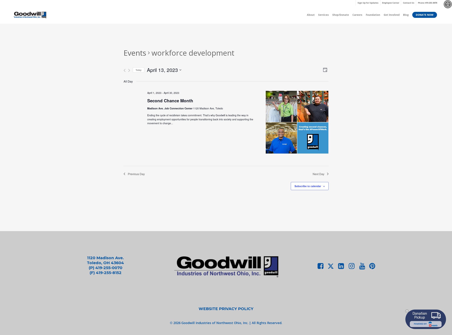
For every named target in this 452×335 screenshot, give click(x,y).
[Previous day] (125, 70)
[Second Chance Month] (297, 123)
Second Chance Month (170, 101)
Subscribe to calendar (308, 186)
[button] (226, 308)
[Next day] (129, 70)
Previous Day (136, 174)
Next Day (318, 174)
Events (135, 53)
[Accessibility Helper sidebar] (448, 4)
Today (138, 69)
